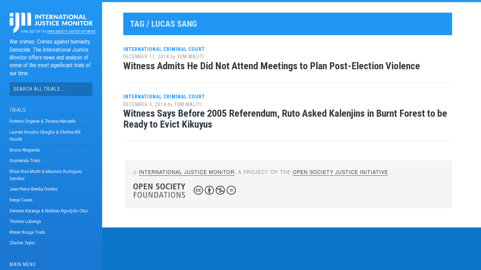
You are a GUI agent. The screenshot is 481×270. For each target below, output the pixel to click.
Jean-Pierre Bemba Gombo (34, 189)
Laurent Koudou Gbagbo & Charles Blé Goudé (45, 135)
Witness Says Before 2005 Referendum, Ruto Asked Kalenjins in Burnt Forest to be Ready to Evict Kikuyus (285, 119)
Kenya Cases (21, 199)
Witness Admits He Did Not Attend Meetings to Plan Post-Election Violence (271, 66)
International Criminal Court (164, 49)
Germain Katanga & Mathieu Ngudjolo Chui (49, 210)
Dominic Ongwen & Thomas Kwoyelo (43, 121)
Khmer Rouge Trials (27, 232)
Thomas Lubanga (25, 221)
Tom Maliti (190, 56)
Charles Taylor (22, 242)
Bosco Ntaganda (25, 150)
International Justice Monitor (187, 171)
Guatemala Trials (25, 160)
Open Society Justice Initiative (71, 31)
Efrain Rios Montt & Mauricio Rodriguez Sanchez (46, 175)
